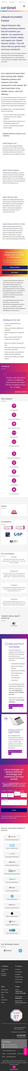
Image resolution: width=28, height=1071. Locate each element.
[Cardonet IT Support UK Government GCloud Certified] (14, 541)
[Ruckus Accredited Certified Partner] (12, 887)
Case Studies (4, 999)
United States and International (11, 1046)
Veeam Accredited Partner (12, 882)
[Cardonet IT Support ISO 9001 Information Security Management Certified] (20, 527)
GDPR (3, 1056)
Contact (17, 986)
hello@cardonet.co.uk (10, 784)
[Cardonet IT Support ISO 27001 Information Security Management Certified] (8, 527)
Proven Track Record (14, 419)
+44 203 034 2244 (13, 783)
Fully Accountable (14, 494)
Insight (2, 997)
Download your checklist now (15, 752)
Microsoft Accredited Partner (12, 839)
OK (14, 1066)
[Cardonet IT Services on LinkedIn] (3, 1028)
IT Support (17, 969)
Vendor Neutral (14, 437)
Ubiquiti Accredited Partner (12, 924)
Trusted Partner (14, 467)
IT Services (18, 966)
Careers (3, 1002)
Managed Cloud (19, 976)
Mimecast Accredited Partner (12, 907)
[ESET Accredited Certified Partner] (12, 930)
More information (14, 1069)
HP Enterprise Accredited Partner (12, 873)
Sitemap (4, 1053)
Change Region (6, 1041)
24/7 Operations (14, 410)
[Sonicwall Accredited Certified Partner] (12, 853)
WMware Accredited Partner (12, 865)
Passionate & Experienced (14, 458)
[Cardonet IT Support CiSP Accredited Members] (18, 534)
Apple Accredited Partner (12, 916)
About (3, 986)
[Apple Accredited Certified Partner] (12, 913)
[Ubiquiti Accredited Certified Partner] (12, 921)
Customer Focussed (14, 446)
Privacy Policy (13, 818)
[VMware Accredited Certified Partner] (12, 862)
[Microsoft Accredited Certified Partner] (12, 836)
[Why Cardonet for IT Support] (14, 405)
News (2, 994)
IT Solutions (4, 966)
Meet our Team (4, 992)
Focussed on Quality (14, 476)
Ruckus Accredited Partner (12, 890)
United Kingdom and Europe (11, 1044)
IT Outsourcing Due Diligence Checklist (15, 731)
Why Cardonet (4, 989)
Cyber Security (18, 982)
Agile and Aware (14, 485)
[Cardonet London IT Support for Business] (8, 7)
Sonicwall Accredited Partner (12, 856)
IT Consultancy (18, 971)
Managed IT (18, 974)
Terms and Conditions (11, 1053)
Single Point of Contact (14, 428)
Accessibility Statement (11, 1056)
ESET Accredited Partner (12, 933)
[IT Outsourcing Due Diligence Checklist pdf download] (16, 721)
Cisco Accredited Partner (12, 848)
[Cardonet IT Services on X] (5, 1028)
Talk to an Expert (14, 267)
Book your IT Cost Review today (16, 706)
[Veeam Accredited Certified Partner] (12, 879)
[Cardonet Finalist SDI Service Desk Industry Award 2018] (14, 512)
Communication (19, 979)
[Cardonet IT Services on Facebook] (8, 1028)
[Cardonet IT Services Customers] (14, 624)
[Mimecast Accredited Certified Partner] (12, 904)
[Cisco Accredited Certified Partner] (12, 845)
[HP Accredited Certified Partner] (12, 896)
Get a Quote (14, 272)
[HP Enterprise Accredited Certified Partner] (12, 870)
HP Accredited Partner (12, 899)
